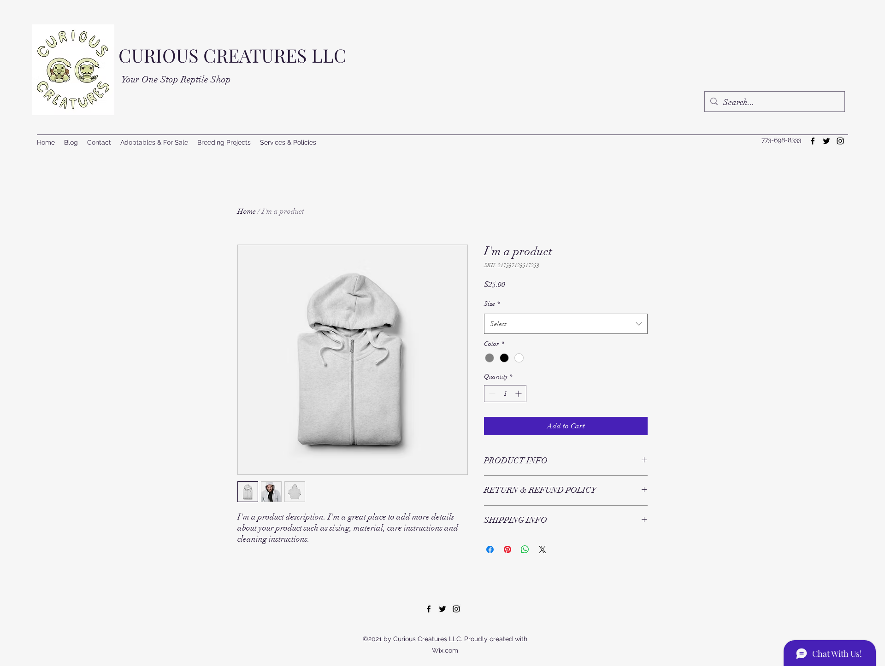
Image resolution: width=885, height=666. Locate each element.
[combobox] (566, 324)
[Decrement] (491, 394)
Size (492, 304)
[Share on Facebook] (490, 549)
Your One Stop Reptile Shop (176, 79)
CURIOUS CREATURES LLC (232, 55)
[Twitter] (826, 141)
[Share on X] (542, 549)
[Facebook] (812, 141)
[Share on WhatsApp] (525, 549)
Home (246, 211)
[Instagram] (840, 141)
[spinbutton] (505, 394)
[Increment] (519, 394)
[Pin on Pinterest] (507, 549)
